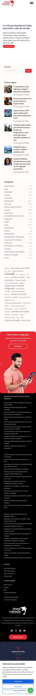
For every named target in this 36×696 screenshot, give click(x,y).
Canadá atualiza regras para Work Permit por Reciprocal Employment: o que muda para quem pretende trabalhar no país (22, 132)
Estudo (28, 277)
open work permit (24, 297)
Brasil (9, 271)
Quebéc (7, 306)
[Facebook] (12, 631)
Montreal (7, 294)
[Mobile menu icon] (31, 3)
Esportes (7, 277)
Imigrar (21, 283)
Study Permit (23, 309)
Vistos (22, 317)
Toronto (7, 312)
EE (28, 274)
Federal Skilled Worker (11, 283)
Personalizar (18, 686)
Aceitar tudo (18, 681)
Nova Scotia (8, 297)
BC (5, 271)
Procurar (7, 67)
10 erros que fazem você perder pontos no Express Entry (22, 101)
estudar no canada (18, 277)
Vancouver (14, 314)
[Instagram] (16, 631)
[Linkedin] (20, 631)
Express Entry (21, 280)
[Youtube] (24, 631)
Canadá (10, 274)
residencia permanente (17, 306)
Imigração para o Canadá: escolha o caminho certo (20, 149)
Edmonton (23, 274)
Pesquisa (7, 300)
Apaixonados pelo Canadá (20, 268)
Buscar (29, 70)
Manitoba (7, 291)
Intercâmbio (20, 289)
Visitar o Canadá (10, 317)
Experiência (9, 280)
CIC (17, 274)
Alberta (7, 268)
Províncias (26, 303)
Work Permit (25, 320)
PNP (13, 300)
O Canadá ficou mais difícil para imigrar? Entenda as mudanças (21, 89)
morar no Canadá (18, 294)
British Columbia (17, 271)
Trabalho (7, 314)
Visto (17, 317)
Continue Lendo (8, 46)
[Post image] (8, 89)
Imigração (10, 288)
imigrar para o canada (14, 286)
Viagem (22, 314)
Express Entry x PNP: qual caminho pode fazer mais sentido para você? (22, 114)
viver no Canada (12, 320)
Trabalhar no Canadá (20, 311)
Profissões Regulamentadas (13, 303)
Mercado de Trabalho (18, 291)
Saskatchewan (9, 309)
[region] (18, 678)
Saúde (15, 309)
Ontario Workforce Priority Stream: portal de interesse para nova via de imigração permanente (21, 164)
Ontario (15, 297)
